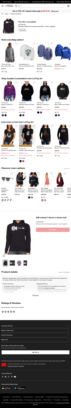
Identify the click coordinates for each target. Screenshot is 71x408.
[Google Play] (20, 388)
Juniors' (6, 13)
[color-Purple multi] (45, 200)
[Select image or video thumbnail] (5, 263)
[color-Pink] (23, 161)
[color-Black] (6, 115)
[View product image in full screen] (4, 256)
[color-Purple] (3, 115)
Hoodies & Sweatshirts (15, 13)
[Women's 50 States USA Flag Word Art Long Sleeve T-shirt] (63, 135)
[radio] (2, 115)
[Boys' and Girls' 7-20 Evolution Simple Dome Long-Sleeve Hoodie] (9, 52)
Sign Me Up (35, 352)
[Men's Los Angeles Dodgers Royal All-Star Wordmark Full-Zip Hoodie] (63, 52)
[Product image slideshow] (18, 237)
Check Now (21, 366)
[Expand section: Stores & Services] (35, 335)
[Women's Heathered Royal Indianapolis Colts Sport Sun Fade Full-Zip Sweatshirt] (45, 52)
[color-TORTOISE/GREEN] (8, 200)
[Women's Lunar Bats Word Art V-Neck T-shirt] (9, 135)
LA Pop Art (22, 24)
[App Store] (6, 388)
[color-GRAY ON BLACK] (3, 200)
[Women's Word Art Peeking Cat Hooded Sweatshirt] (27, 91)
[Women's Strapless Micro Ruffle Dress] (47, 179)
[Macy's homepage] (2, 13)
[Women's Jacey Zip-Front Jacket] (60, 179)
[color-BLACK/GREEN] (11, 200)
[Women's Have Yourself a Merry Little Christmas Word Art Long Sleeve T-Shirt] (45, 135)
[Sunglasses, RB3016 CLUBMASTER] (7, 179)
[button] (18, 241)
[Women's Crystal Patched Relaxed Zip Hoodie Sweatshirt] (34, 179)
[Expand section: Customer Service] (35, 326)
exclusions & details (49, 288)
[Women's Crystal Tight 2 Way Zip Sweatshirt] (20, 179)
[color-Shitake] (32, 197)
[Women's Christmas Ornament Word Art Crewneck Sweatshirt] (45, 91)
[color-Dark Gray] (59, 115)
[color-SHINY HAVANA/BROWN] (6, 200)
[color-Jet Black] (29, 197)
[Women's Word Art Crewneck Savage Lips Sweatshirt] (9, 91)
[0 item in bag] (68, 6)
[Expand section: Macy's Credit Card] (35, 330)
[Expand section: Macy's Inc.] (35, 339)
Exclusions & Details (13, 366)
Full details (22, 30)
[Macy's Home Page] (9, 6)
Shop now (55, 11)
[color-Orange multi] (42, 200)
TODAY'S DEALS (7, 1)
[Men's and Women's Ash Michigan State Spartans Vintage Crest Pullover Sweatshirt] (27, 52)
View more (35, 295)
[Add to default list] (16, 44)
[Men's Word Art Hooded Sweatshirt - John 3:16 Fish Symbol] (63, 91)
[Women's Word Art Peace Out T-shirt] (27, 135)
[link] (9, 67)
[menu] (2, 6)
